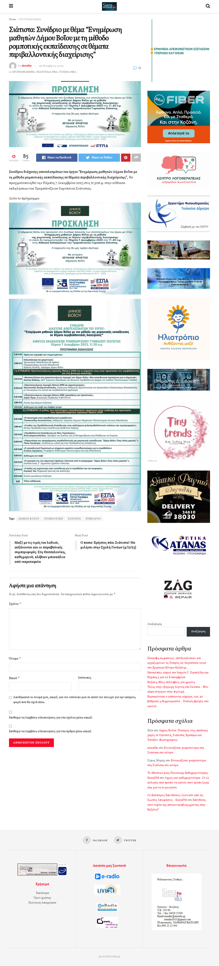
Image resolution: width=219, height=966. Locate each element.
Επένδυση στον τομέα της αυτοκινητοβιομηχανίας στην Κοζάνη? (176, 805)
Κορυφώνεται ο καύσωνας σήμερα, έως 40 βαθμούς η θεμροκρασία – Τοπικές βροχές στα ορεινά (178, 701)
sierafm (26, 66)
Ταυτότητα (42, 893)
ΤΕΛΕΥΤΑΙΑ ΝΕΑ (47, 72)
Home (12, 19)
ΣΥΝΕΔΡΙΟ (93, 519)
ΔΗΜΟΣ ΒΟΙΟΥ (28, 519)
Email (14, 678)
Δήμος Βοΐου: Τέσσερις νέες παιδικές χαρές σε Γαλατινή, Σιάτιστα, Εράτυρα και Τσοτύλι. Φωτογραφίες (177, 735)
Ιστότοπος (84, 678)
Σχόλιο (15, 604)
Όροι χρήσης (42, 898)
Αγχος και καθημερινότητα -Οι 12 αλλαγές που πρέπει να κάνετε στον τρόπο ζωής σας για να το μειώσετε (178, 783)
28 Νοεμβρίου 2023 (51, 66)
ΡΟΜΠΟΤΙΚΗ (53, 519)
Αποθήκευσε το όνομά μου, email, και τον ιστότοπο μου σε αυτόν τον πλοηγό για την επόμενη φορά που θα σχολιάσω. (74, 699)
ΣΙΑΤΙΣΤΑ (74, 519)
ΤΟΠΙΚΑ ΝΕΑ (67, 72)
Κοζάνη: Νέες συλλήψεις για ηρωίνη (171, 682)
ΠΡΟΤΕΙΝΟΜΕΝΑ (30, 19)
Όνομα (15, 658)
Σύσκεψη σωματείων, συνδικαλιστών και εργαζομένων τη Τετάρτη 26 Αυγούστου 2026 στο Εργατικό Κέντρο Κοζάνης (176, 663)
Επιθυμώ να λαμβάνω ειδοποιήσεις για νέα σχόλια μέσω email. (51, 718)
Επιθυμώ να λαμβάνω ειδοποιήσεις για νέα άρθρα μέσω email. (50, 731)
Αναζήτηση (154, 624)
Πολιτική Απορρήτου (42, 903)
